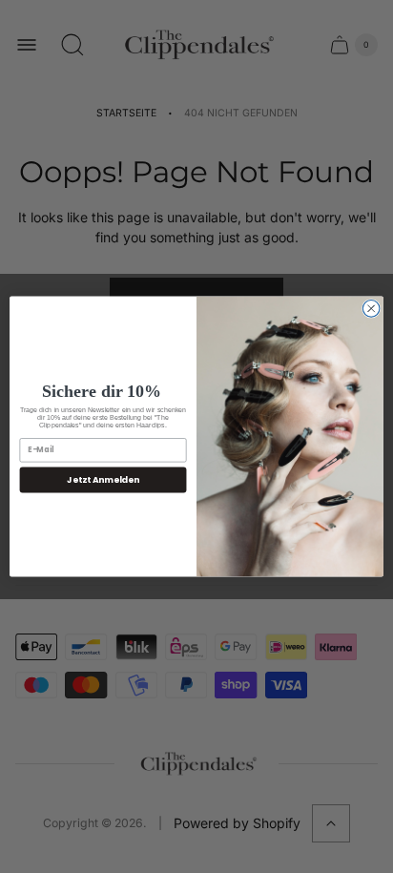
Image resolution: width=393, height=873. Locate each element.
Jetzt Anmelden (103, 479)
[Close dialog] (371, 309)
